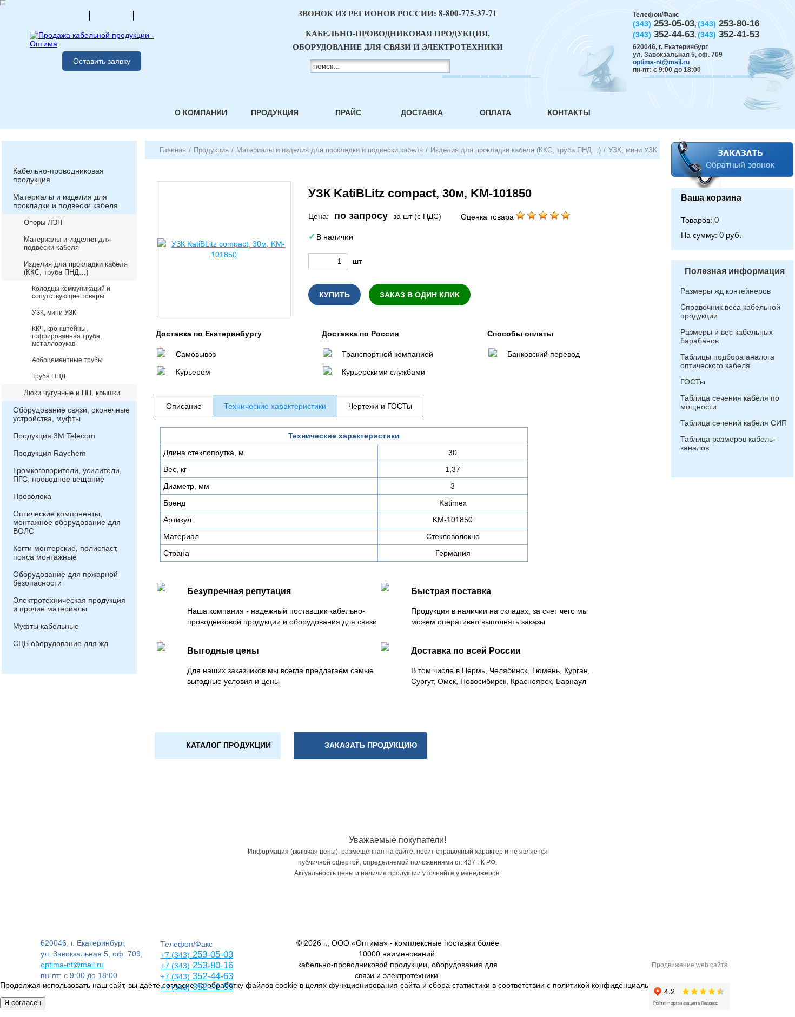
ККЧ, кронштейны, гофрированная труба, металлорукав (67, 336)
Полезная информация (735, 271)
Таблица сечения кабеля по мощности (729, 402)
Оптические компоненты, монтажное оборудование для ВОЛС (67, 522)
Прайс (348, 112)
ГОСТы (692, 381)
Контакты (569, 112)
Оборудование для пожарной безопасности (65, 578)
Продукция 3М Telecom (54, 435)
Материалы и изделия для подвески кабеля (67, 243)
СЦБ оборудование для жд (60, 643)
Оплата (495, 112)
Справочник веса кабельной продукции (730, 311)
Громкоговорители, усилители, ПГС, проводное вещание (67, 474)
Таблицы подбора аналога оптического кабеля (727, 361)
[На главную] (67, 15)
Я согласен (22, 1003)
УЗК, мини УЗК (54, 312)
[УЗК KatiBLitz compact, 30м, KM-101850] (224, 249)
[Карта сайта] (111, 15)
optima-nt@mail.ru (661, 62)
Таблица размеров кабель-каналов (728, 443)
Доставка (422, 112)
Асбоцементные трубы (67, 360)
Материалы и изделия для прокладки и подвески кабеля (65, 201)
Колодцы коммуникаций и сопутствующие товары (71, 292)
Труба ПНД (48, 376)
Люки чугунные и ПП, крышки (72, 393)
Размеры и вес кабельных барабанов (726, 336)
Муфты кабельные (46, 626)
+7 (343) (175, 987)
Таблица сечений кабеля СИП (733, 422)
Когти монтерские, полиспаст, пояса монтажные (65, 552)
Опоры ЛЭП (43, 222)
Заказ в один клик (420, 294)
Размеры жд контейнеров (725, 291)
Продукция (275, 112)
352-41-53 (211, 987)
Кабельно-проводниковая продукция (58, 175)
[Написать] (155, 15)
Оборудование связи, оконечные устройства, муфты (71, 414)
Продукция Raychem (49, 453)
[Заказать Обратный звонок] (732, 164)
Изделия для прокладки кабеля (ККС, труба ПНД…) (76, 268)
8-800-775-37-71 (468, 13)
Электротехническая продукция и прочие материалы (69, 604)
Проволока (32, 496)
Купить (334, 294)
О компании (201, 112)
